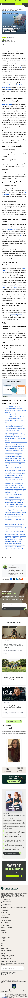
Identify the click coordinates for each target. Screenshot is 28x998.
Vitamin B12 (4, 932)
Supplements (4, 942)
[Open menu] (26, 5)
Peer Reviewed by (10, 37)
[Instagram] (3, 974)
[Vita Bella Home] (9, 889)
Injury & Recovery (5, 922)
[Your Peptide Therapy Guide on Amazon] (14, 801)
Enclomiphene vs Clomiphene (8, 956)
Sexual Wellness (5, 917)
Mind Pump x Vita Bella (6, 951)
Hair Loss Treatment (6, 920)
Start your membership (6, 950)
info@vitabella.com (7, 901)
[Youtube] (8, 974)
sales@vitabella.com (7, 904)
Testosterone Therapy (6, 927)
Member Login (4, 948)
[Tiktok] (5, 974)
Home (3, 9)
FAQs (2, 945)
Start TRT (3, 953)
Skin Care (3, 924)
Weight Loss (4, 912)
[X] (12, 974)
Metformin (3, 930)
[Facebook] (1, 974)
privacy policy (4, 997)
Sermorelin (3, 928)
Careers (3, 940)
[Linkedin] (10, 974)
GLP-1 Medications (5, 925)
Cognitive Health (5, 919)
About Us (3, 938)
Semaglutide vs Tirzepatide (7, 955)
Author (4, 37)
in (16, 579)
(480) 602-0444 (6, 899)
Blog (6, 9)
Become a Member (5, 937)
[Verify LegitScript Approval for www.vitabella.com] (14, 986)
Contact (3, 947)
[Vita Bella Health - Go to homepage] (5, 4)
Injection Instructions (6, 958)
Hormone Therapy (5, 914)
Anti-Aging (3, 915)
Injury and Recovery (12, 9)
